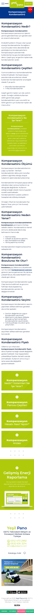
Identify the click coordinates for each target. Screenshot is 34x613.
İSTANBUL (12, 611)
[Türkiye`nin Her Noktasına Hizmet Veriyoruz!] (17, 585)
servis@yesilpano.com (17, 546)
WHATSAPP (30, 611)
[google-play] (12, 592)
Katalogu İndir (15, 553)
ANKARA (4, 611)
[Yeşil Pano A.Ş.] (17, 4)
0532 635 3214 (18, 543)
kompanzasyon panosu (22, 270)
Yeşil (17, 528)
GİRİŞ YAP (29, 3)
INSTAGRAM (21, 611)
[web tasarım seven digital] (17, 605)
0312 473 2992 (18, 540)
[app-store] (22, 592)
